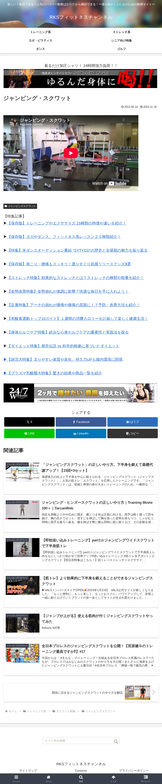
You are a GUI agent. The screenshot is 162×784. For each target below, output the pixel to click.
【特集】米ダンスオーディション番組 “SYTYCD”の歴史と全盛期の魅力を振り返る (77, 250)
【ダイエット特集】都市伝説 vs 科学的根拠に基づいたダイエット (63, 346)
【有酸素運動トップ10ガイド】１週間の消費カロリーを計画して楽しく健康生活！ (77, 319)
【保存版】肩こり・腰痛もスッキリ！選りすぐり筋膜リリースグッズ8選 (69, 264)
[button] (132, 433)
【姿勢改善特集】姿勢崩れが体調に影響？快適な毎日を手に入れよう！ (68, 291)
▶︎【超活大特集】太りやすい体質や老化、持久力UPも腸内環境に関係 (63, 359)
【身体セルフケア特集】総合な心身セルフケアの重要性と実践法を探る (68, 332)
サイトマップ (28, 770)
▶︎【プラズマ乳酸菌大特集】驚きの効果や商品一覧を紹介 (52, 373)
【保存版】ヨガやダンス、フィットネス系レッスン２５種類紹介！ (64, 237)
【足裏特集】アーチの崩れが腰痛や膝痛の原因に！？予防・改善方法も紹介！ (73, 305)
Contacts (81, 770)
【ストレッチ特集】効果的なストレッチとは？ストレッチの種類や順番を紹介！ (75, 278)
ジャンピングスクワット (22, 206)
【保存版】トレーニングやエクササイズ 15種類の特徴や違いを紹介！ (66, 223)
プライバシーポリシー (134, 770)
